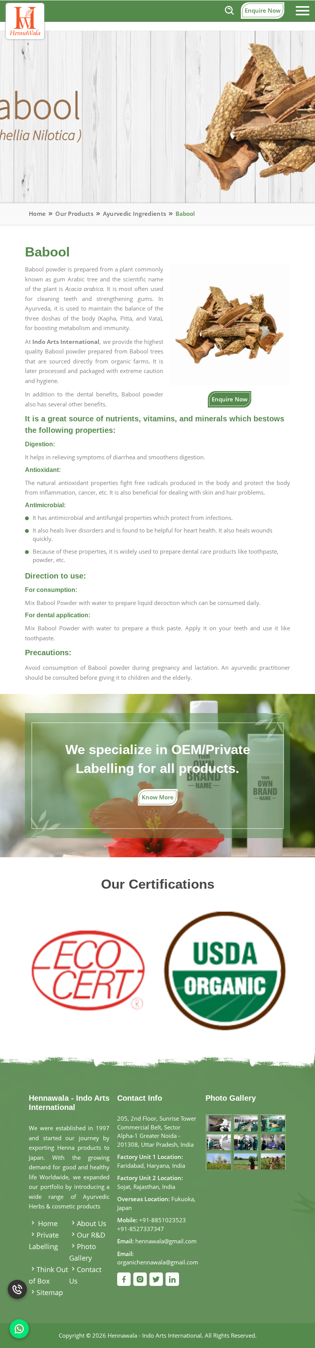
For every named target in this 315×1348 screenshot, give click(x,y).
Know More (158, 797)
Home (37, 213)
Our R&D (91, 1235)
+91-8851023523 (162, 1220)
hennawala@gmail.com (166, 1241)
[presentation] (39, 963)
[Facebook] (124, 1279)
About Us (91, 1223)
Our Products (74, 213)
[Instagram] (140, 1279)
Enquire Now (262, 10)
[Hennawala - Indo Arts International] (25, 21)
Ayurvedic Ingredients (134, 213)
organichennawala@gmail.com (157, 1262)
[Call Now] (17, 1294)
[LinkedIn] (172, 1279)
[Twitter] (156, 1279)
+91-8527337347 (140, 1229)
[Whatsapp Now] (19, 1328)
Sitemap (49, 1292)
